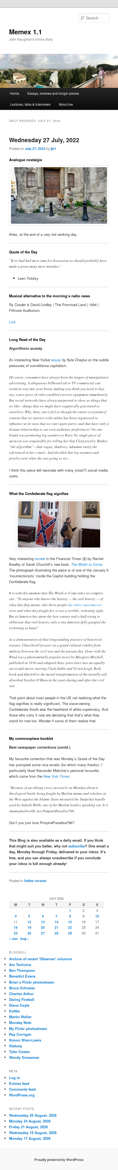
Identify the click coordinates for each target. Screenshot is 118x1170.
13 (43, 921)
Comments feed (22, 1089)
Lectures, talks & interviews (30, 104)
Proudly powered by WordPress (59, 1159)
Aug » (24, 938)
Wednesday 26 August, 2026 (33, 1115)
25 (16, 933)
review (40, 558)
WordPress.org (22, 1095)
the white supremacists (85, 604)
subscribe (76, 846)
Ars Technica (20, 964)
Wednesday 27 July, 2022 (44, 140)
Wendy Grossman (24, 1057)
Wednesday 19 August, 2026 (33, 1132)
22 (70, 927)
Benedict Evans (22, 976)
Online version (35, 880)
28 (56, 933)
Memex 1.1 (25, 31)
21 (56, 927)
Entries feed (19, 1083)
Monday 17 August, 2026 (29, 1138)
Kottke (14, 1011)
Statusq (15, 1045)
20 (43, 927)
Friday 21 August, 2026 (28, 1126)
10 (97, 916)
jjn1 (53, 148)
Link (12, 321)
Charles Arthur (21, 993)
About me (66, 104)
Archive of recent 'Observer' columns (40, 958)
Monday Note (20, 1022)
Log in (14, 1077)
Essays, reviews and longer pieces (53, 93)
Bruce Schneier (22, 987)
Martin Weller (20, 1016)
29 (70, 933)
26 (29, 933)
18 (16, 927)
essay (56, 359)
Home (14, 93)
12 (29, 921)
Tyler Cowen (19, 1051)
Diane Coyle (19, 1005)
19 (29, 927)
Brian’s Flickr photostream (31, 982)
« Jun (13, 938)
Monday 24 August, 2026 (29, 1121)
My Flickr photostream (28, 1028)
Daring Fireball (21, 999)
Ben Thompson (22, 970)
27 (43, 933)
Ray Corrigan (20, 1034)
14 (56, 921)
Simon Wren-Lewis (25, 1040)
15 (70, 921)
